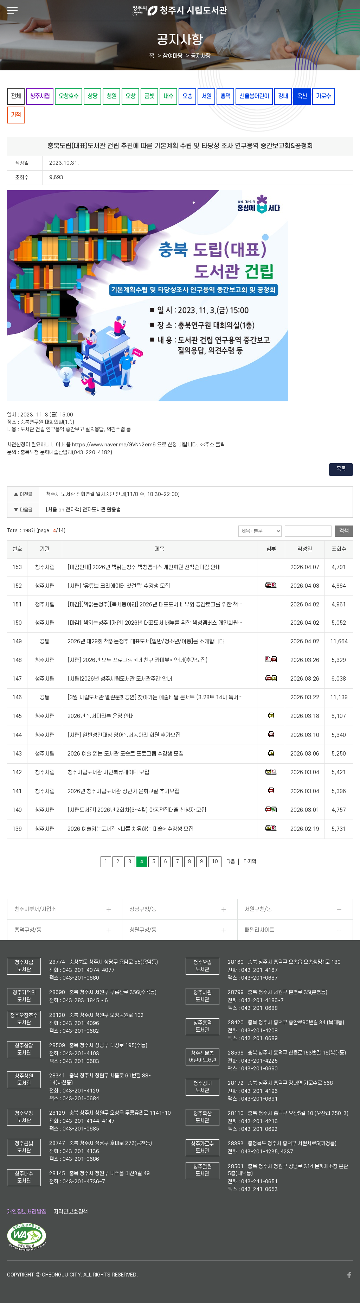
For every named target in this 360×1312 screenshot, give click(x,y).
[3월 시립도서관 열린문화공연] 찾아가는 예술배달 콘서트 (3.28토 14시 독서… (155, 697)
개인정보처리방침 (26, 1212)
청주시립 (40, 96)
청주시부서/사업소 (35, 909)
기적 (16, 115)
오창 (130, 96)
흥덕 (225, 96)
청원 (111, 96)
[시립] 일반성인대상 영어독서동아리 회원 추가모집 (124, 735)
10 (215, 861)
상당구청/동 (142, 909)
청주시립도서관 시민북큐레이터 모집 (108, 772)
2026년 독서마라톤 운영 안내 (101, 716)
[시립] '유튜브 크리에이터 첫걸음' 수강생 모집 (119, 586)
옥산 (302, 96)
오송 (187, 96)
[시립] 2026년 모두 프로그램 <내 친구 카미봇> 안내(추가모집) (137, 660)
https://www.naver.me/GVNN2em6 (114, 445)
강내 (283, 96)
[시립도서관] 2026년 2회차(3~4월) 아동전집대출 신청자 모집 (137, 810)
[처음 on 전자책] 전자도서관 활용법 (83, 510)
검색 (344, 531)
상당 (92, 96)
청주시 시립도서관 (180, 10)
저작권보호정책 (70, 1212)
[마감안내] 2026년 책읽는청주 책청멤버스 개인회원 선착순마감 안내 (144, 567)
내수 (168, 96)
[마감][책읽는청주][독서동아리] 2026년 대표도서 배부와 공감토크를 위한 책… (155, 604)
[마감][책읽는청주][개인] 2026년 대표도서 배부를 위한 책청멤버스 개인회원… (155, 623)
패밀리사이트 (259, 930)
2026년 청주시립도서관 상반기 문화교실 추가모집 (123, 791)
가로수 (323, 96)
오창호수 (68, 96)
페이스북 (349, 1275)
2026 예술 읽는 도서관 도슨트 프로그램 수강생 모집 (126, 754)
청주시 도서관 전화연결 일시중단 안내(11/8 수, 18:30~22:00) (113, 494)
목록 (341, 469)
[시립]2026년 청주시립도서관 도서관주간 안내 (120, 679)
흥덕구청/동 (27, 930)
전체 (16, 96)
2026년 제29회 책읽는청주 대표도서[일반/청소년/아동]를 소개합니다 (146, 641)
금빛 (149, 96)
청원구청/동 (142, 930)
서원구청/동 (258, 909)
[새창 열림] (26, 1249)
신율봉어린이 (254, 96)
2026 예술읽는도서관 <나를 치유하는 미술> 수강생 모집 (130, 829)
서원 (206, 96)
